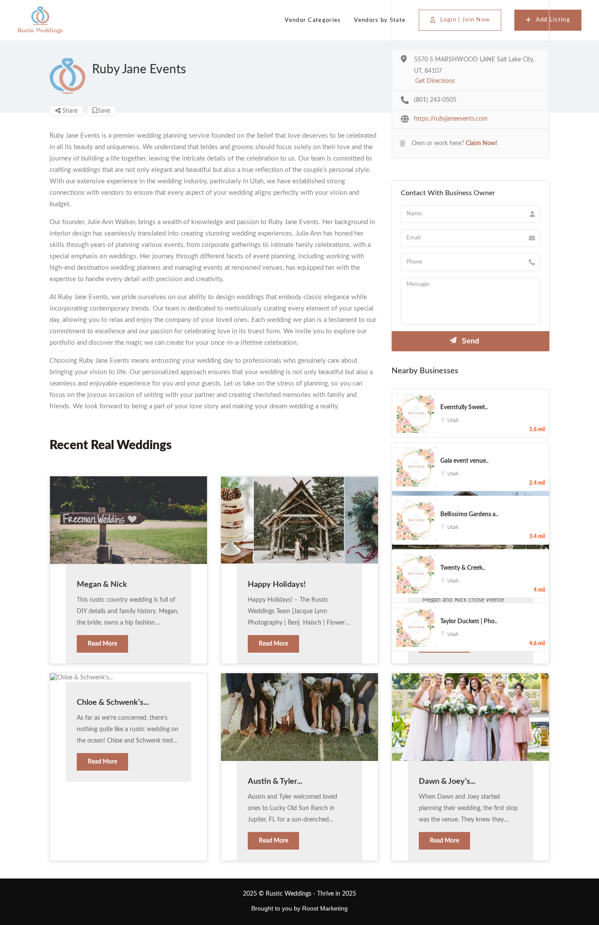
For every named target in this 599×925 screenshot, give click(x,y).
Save (103, 111)
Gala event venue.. (464, 461)
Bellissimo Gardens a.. (469, 514)
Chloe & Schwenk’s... (113, 703)
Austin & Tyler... (275, 782)
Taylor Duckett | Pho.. (468, 621)
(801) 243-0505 (435, 100)
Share (69, 111)
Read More (102, 644)
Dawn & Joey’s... (447, 782)
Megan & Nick (102, 585)
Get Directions (435, 81)
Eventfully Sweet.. (464, 407)
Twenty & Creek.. (462, 568)
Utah (453, 420)
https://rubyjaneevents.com (451, 119)
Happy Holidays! (277, 585)
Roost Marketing (325, 908)
